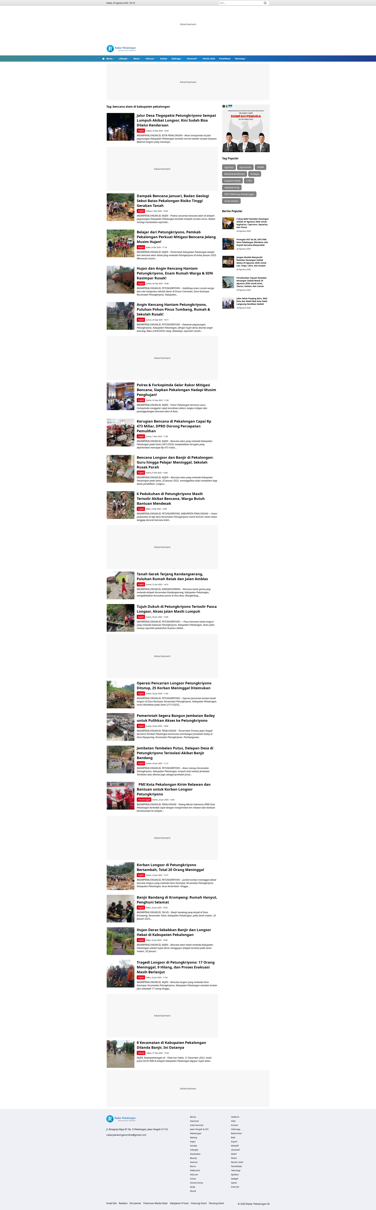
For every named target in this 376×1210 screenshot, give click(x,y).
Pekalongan (144, 799)
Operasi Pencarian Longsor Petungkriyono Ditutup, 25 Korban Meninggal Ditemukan (174, 685)
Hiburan (150, 58)
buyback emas (232, 180)
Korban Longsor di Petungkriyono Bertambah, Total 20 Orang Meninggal (170, 867)
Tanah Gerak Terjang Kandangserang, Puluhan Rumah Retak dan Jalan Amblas (172, 576)
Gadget (234, 1178)
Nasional (194, 1121)
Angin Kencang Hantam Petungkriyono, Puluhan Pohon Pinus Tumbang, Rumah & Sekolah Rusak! (173, 309)
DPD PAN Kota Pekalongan (239, 194)
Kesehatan (195, 1154)
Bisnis (136, 58)
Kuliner (163, 58)
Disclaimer (135, 1203)
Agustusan (245, 167)
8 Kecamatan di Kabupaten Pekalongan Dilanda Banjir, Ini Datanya (171, 1045)
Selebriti (235, 1116)
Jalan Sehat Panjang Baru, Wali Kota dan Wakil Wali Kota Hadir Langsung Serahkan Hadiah (251, 301)
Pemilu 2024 (209, 58)
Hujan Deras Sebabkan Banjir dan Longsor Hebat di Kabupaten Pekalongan (174, 932)
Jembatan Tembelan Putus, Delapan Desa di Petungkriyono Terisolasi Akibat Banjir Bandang (175, 753)
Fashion (194, 1162)
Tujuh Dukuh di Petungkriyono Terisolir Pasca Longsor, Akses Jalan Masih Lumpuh (177, 609)
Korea (193, 1178)
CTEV (249, 180)
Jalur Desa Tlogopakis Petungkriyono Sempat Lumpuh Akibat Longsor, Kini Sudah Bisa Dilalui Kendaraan (176, 120)
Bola (233, 1137)
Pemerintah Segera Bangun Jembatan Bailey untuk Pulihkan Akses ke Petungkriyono (176, 718)
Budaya (255, 174)
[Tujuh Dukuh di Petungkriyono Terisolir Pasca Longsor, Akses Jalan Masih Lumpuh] (120, 618)
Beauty (193, 1158)
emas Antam (231, 201)
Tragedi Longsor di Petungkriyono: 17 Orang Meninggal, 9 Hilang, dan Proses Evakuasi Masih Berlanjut (176, 967)
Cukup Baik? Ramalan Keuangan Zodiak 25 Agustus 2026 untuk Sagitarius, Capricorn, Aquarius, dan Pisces (252, 223)
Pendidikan (225, 58)
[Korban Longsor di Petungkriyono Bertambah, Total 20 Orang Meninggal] (120, 876)
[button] (110, 58)
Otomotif (191, 58)
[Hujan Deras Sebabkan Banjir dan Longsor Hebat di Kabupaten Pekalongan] (120, 941)
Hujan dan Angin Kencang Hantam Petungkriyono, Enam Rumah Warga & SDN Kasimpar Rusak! (175, 273)
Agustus (229, 167)
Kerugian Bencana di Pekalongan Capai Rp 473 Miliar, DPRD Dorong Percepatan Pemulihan (174, 426)
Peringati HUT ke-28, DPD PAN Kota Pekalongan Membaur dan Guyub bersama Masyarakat (252, 242)
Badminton (236, 1133)
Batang (193, 1137)
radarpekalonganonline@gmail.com (126, 1134)
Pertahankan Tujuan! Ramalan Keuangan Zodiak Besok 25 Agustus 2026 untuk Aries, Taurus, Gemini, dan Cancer (251, 282)
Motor (234, 1158)
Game (234, 1182)
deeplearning (231, 187)
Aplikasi (235, 1174)
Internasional (196, 1125)
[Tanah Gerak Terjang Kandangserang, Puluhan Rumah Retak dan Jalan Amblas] (120, 585)
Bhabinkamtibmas (234, 174)
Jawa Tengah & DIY (199, 1129)
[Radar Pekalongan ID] (121, 49)
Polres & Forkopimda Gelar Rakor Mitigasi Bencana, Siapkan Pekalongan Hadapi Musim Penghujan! (176, 389)
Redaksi (123, 1203)
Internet (235, 1186)
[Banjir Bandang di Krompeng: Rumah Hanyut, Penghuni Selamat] (120, 909)
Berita (109, 58)
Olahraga (176, 58)
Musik (193, 1191)
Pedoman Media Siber (155, 1203)
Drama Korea (196, 1182)
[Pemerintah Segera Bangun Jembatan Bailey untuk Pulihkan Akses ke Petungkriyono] (120, 727)
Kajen (141, 130)
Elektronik (195, 1170)
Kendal (193, 1145)
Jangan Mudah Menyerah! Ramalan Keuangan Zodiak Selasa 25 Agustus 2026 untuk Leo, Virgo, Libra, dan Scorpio (251, 261)
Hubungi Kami (199, 1203)
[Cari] (265, 3)
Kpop (192, 1186)
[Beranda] (103, 58)
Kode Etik (111, 1203)
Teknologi (240, 58)
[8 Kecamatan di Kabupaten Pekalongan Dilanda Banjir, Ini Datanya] (120, 1054)
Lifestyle (123, 58)
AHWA (260, 167)
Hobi (233, 1121)
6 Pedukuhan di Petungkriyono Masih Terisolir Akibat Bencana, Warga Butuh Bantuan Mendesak (171, 498)
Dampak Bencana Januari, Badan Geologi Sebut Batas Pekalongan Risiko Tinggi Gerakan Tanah (173, 200)
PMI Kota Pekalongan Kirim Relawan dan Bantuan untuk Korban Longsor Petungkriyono (174, 789)
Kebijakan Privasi (179, 1203)
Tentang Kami (216, 1203)
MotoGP (235, 1145)
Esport (234, 1141)
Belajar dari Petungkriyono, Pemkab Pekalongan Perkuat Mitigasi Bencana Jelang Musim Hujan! (176, 237)
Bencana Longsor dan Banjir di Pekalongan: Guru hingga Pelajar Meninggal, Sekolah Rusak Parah (175, 462)
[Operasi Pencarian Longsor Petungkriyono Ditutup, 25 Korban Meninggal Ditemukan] (120, 694)
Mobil (234, 1154)
